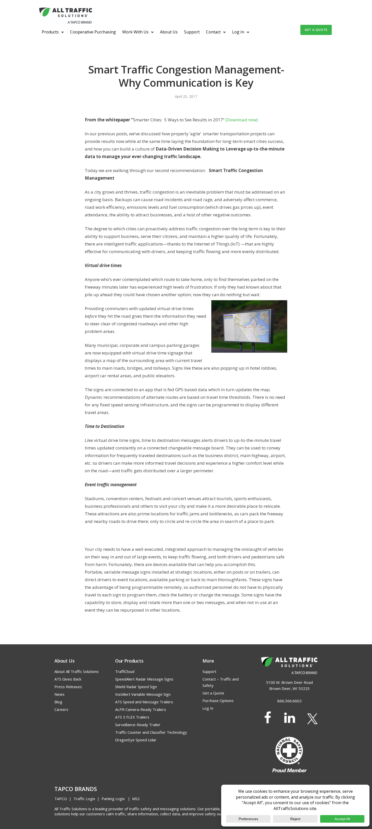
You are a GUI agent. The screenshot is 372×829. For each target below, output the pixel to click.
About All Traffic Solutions (76, 671)
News (59, 694)
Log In (238, 32)
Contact (213, 32)
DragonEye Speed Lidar (135, 739)
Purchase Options (218, 700)
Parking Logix (113, 798)
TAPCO (60, 798)
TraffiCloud (124, 671)
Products (50, 32)
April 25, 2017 (186, 96)
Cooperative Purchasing (93, 32)
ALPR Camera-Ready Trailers (140, 709)
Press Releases (68, 686)
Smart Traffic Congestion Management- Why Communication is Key (186, 76)
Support (192, 32)
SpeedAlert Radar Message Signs (144, 679)
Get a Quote (213, 692)
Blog (58, 701)
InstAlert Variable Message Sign (143, 694)
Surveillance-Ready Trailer (137, 724)
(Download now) (241, 120)
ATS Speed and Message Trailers (144, 701)
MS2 (136, 798)
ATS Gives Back (67, 679)
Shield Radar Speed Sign (136, 686)
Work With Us (135, 32)
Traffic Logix (84, 798)
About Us (169, 32)
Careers (61, 709)
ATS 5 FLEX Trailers (132, 717)
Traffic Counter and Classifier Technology (151, 732)
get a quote (316, 30)
